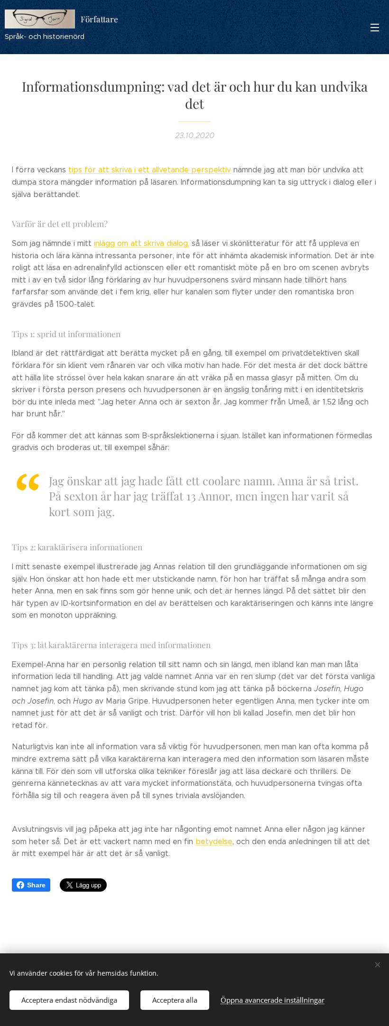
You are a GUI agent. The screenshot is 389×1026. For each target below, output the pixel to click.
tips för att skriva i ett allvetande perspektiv (149, 169)
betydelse (213, 841)
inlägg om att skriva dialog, (141, 243)
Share (36, 885)
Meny (374, 27)
